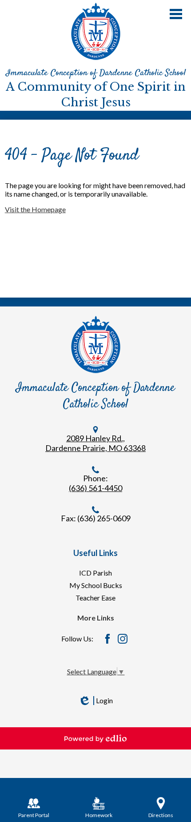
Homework (98, 815)
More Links (95, 617)
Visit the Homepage (35, 209)
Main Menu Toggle (176, 14)
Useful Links (95, 553)
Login (95, 700)
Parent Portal (33, 815)
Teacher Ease (95, 597)
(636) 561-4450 (95, 488)
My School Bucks (95, 585)
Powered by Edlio (95, 738)
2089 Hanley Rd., (95, 438)
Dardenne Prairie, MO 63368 (95, 448)
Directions (160, 815)
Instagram (122, 639)
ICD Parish (95, 572)
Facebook (107, 639)
